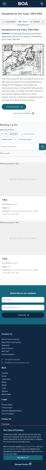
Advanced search (25, 139)
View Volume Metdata (22, 113)
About (4, 385)
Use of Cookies (8, 414)
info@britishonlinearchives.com (16, 363)
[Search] (42, 146)
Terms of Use (7, 408)
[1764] (23, 249)
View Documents (13, 107)
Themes (5, 373)
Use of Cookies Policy (11, 449)
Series (4, 376)
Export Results (29, 134)
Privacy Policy (30, 447)
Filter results (5, 153)
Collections (6, 379)
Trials (4, 388)
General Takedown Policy (12, 411)
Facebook (5, 424)
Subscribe (22, 315)
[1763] (23, 190)
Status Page (6, 394)
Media (4, 382)
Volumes (26, 36)
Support (5, 391)
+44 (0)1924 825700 (12, 360)
